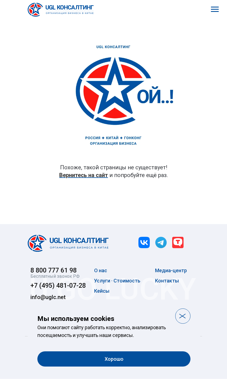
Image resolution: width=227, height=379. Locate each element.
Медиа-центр (171, 270)
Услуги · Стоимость (117, 281)
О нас (100, 270)
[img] (68, 243)
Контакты (167, 281)
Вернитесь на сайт (83, 175)
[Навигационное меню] (215, 9)
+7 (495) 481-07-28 (58, 285)
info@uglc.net (48, 297)
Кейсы (101, 291)
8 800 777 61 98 (53, 270)
